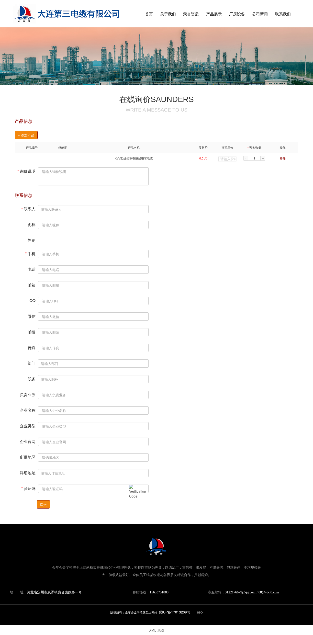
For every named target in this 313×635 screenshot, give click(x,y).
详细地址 (27, 472)
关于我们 (168, 14)
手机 (30, 253)
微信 (31, 315)
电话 (31, 269)
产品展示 (214, 14)
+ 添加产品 (26, 135)
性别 (31, 239)
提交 (43, 504)
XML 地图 (156, 630)
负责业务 (27, 394)
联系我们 (283, 14)
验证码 (28, 488)
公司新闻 (260, 14)
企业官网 (27, 441)
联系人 (28, 208)
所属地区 (27, 456)
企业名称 (27, 409)
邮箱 (31, 284)
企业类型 (27, 425)
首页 (149, 14)
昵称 (31, 224)
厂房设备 (237, 14)
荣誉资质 (191, 14)
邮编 (31, 331)
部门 (31, 362)
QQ (32, 300)
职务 (31, 378)
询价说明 (26, 170)
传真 (31, 347)
